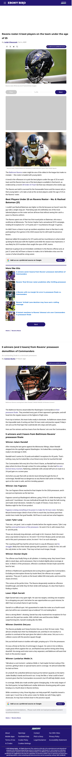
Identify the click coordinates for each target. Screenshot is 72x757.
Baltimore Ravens (15, 172)
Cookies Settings (24, 743)
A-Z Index (8, 743)
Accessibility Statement (58, 740)
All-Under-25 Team (29, 185)
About (7, 733)
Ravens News (16, 330)
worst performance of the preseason (25, 527)
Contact (37, 733)
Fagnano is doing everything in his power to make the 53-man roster (31, 510)
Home (8, 330)
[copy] (17, 46)
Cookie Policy (23, 740)
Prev (11, 92)
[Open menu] (5, 3)
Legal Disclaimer (40, 740)
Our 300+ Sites (54, 733)
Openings (21, 733)
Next (61, 92)
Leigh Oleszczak (10, 42)
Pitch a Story (38, 736)
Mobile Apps (10, 736)
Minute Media (14, 748)
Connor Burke (9, 359)
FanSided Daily (23, 736)
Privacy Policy (54, 736)
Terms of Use (10, 740)
